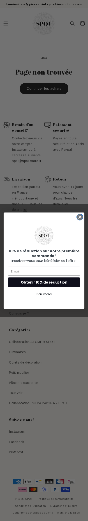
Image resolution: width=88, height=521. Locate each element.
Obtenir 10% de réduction (44, 282)
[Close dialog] (80, 217)
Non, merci (44, 294)
